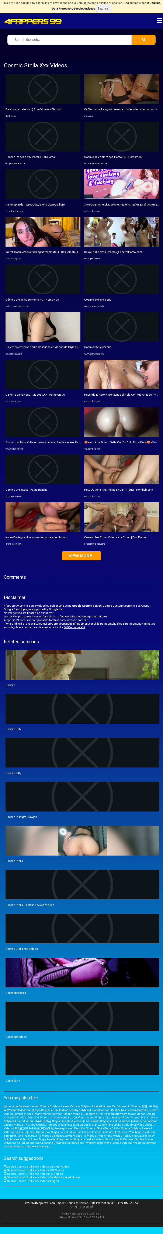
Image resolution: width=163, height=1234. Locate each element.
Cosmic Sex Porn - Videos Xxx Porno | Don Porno (115, 537)
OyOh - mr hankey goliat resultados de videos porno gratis (120, 109)
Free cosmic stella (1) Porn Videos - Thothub (34, 109)
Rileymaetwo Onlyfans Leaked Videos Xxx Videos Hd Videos (95, 1139)
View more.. (81, 556)
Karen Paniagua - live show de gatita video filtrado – (38, 537)
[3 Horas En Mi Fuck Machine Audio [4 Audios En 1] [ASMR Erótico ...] (121, 198)
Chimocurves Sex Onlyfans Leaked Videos (77, 1117)
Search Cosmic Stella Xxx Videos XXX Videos (35, 1170)
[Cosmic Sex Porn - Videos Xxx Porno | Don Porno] (121, 531)
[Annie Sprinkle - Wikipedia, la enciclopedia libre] (43, 198)
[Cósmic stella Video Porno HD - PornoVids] (43, 293)
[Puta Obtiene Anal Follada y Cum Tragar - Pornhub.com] (121, 483)
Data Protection (100, 1203)
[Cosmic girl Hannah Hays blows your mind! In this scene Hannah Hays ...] (43, 436)
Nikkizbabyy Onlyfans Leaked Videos (59, 1121)
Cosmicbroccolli (16, 993)
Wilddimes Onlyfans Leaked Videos (108, 1143)
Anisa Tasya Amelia (43, 1139)
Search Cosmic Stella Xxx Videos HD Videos (35, 1174)
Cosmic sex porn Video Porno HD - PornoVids (113, 157)
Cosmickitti (13, 1080)
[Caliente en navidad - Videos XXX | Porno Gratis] (43, 388)
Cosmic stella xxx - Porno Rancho (27, 489)
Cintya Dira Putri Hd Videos (110, 1132)
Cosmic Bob (13, 729)
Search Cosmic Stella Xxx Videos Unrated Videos (38, 1166)
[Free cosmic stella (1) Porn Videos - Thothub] (43, 103)
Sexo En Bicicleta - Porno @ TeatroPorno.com (113, 252)
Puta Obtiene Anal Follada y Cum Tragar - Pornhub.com (118, 489)
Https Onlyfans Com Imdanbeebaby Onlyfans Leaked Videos (71, 1110)
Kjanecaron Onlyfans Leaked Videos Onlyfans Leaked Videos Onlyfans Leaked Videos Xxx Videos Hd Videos (72, 1106)
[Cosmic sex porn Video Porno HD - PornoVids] (121, 150)
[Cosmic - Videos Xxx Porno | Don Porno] (43, 150)
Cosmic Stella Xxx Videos (22, 949)
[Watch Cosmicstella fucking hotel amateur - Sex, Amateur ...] (43, 245)
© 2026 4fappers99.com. (40, 1203)
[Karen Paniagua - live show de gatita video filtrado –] (43, 531)
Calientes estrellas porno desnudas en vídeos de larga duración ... (47, 347)
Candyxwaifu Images (38, 1146)
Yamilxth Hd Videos (141, 1132)
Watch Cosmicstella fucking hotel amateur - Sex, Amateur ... (43, 252)
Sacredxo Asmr (13, 1135)
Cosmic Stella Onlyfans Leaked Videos (30, 905)
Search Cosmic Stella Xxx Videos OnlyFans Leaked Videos (43, 1177)
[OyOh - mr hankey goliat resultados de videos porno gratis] (121, 103)
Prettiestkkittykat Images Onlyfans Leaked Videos (57, 1124)
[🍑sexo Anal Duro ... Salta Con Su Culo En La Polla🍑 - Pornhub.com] (121, 436)
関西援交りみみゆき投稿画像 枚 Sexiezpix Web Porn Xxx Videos (55, 1128)
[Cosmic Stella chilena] (121, 293)
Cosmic (10, 685)
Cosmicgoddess (16, 1037)
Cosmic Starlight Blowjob (21, 817)
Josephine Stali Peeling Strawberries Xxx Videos (114, 1114)
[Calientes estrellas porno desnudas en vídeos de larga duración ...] (43, 340)
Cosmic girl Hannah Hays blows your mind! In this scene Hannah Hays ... (50, 442)
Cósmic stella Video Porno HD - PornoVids (32, 299)
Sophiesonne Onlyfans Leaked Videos (60, 1143)
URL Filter (117, 1203)
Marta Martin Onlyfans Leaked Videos (58, 1114)
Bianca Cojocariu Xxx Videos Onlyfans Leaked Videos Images (53, 1132)
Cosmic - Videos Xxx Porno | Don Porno (30, 157)
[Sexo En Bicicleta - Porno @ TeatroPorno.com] (121, 245)
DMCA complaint (74, 627)
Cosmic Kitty (13, 773)
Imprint (61, 1203)
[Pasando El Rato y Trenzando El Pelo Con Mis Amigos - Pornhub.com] (121, 388)
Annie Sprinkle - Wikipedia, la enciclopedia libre (35, 204)
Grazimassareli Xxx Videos (122, 1117)
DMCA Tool (131, 1203)
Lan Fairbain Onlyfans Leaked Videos (107, 1121)
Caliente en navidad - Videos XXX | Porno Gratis (35, 394)
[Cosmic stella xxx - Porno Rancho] (43, 483)
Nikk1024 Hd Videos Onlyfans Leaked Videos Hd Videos (60, 1135)
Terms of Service (77, 1203)
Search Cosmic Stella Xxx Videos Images (33, 1181)
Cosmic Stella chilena (97, 299)
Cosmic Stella (14, 861)
